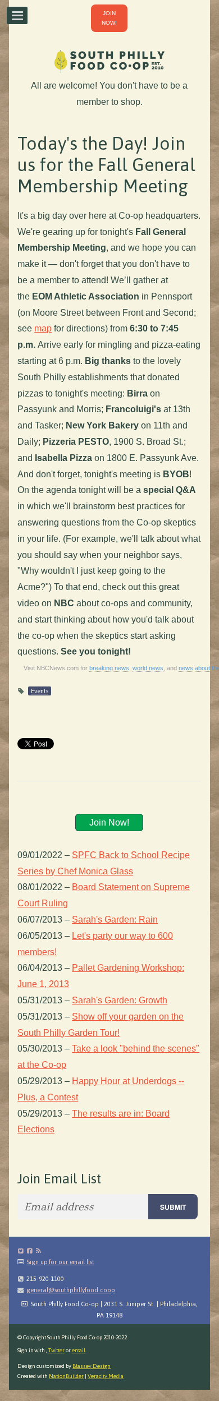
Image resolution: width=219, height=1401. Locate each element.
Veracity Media (106, 1376)
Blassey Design (91, 1366)
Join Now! (109, 822)
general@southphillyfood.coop (70, 1290)
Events (39, 691)
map (43, 328)
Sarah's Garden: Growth (119, 1000)
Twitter (56, 1350)
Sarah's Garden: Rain (115, 919)
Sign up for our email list (60, 1262)
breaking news (109, 668)
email (79, 1350)
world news (148, 668)
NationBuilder (66, 1376)
